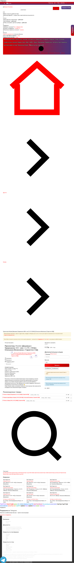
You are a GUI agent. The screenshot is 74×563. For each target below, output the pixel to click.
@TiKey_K (17, 28)
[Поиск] (56, 8)
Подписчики (48, 42)
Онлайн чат (25, 53)
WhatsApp (51, 53)
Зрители (8, 544)
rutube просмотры (35, 472)
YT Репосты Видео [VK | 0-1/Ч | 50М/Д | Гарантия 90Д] (13, 400)
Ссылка (51, 354)
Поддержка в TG (17, 53)
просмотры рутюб (16, 472)
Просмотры (41, 42)
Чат (15, 27)
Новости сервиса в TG (34, 53)
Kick (21, 39)
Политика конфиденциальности (14, 528)
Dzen (23, 42)
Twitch (17, 39)
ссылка (22, 29)
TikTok (56, 39)
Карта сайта (9, 549)
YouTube (25, 39)
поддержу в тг (41, 339)
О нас (7, 522)
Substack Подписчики (54, 494)
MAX (27, 42)
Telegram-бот (19, 27)
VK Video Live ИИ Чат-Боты (9, 499)
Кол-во (47, 360)
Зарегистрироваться (8, 34)
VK (6, 540)
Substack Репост (6, 481)
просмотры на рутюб (26, 472)
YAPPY (31, 42)
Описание (8, 364)
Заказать (57, 365)
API (55, 3)
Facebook (61, 39)
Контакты (57, 53)
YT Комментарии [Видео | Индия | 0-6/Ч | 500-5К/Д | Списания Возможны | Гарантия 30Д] (21, 397)
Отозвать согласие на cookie (13, 530)
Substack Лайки (30, 481)
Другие (41, 45)
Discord (15, 42)
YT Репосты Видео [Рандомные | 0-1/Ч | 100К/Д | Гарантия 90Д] (15, 394)
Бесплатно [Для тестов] (10, 45)
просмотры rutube (44, 472)
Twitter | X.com (8, 42)
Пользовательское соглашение (13, 527)
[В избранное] (45, 344)
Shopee (20, 42)
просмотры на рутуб (18, 474)
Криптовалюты (63, 42)
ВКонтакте (39, 39)
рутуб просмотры (62, 472)
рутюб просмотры (7, 472)
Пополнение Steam (23, 45)
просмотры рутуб (53, 472)
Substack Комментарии (55, 481)
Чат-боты (8, 548)
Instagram (46, 39)
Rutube (4, 262)
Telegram (51, 39)
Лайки (35, 42)
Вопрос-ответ (44, 53)
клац (19, 35)
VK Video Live (32, 39)
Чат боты (55, 42)
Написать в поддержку (5, 514)
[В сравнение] (47, 344)
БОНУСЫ (63, 3)
